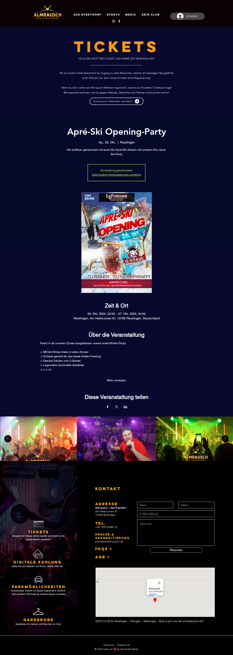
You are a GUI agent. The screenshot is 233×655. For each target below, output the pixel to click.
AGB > (102, 557)
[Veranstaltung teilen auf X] (116, 406)
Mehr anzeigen (116, 380)
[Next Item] (225, 438)
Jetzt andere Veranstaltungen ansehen (116, 174)
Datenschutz (123, 645)
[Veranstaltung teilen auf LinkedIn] (125, 406)
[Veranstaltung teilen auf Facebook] (107, 406)
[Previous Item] (7, 438)
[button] (150, 14)
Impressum (108, 645)
